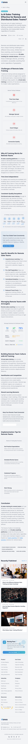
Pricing (16, 681)
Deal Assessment (19, 672)
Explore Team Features (9, 424)
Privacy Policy (18, 688)
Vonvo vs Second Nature (20, 704)
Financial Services (5, 683)
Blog (2, 704)
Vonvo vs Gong (18, 699)
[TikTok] (16, 736)
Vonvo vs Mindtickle (19, 707)
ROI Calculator (4, 702)
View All (23, 560)
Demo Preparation (19, 669)
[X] (14, 736)
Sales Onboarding (19, 662)
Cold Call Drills (4, 672)
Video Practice (4, 669)
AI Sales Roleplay (5, 662)
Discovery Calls (18, 667)
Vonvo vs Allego (18, 709)
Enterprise (17, 683)
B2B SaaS (3, 681)
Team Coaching (18, 674)
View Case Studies (13, 652)
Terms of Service (19, 690)
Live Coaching (4, 667)
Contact (17, 685)
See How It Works (8, 245)
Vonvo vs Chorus (18, 702)
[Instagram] (11, 736)
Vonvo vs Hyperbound (20, 712)
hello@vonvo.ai (6, 727)
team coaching (12, 538)
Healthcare (3, 685)
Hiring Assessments (5, 674)
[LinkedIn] (9, 736)
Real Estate (3, 688)
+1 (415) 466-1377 (17, 727)
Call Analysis (4, 664)
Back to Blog (6, 7)
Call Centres (4, 693)
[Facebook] (19, 736)
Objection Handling (19, 664)
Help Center (3, 699)
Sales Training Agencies (6, 690)
